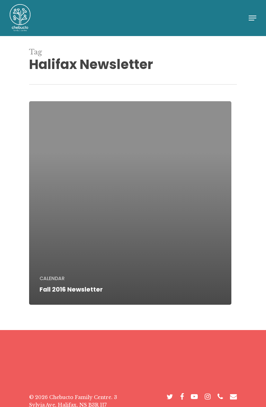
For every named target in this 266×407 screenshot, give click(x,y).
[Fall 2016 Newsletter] (130, 203)
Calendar (52, 278)
